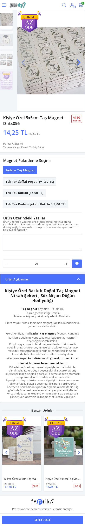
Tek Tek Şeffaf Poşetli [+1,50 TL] (29, 181)
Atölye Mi (17, 143)
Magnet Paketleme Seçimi (27, 160)
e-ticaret (33, 509)
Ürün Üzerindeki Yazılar (24, 218)
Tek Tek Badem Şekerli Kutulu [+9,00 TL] (35, 204)
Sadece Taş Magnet (20, 170)
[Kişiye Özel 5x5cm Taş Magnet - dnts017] (63, 445)
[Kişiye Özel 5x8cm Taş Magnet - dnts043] (21, 445)
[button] (78, 60)
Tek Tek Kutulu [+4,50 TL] (24, 193)
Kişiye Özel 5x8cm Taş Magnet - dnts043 (29, 479)
